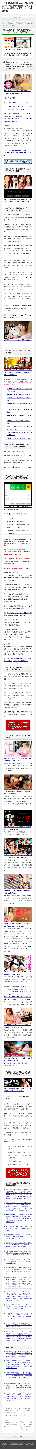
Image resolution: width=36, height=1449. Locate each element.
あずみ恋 (13, 1408)
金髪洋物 (12, 1412)
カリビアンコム (20, 1408)
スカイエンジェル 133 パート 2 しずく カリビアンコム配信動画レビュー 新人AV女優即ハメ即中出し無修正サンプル (19, 1261)
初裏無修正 (6, 1410)
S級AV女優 (7, 1408)
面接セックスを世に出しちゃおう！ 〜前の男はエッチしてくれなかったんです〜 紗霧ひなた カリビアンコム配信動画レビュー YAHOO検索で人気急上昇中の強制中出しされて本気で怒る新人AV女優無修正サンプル (19, 1364)
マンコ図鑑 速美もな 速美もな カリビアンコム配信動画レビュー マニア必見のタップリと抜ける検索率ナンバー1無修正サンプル (19, 1306)
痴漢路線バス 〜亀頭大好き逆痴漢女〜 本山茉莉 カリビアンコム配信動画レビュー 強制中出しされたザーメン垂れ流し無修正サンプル (19, 1244)
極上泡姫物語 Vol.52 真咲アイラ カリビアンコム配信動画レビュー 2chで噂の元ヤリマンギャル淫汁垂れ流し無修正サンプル (19, 1236)
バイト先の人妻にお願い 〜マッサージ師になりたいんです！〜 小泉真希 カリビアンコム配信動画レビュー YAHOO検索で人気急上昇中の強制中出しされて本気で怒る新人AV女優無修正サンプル (19, 1375)
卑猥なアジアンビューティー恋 (18, 1410)
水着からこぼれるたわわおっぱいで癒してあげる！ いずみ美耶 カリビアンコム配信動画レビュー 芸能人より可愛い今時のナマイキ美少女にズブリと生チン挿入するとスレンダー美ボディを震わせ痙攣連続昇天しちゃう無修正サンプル (19, 1206)
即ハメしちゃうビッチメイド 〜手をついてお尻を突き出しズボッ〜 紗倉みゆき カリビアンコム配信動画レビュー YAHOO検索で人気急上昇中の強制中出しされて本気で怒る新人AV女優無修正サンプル (19, 1396)
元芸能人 (27, 1408)
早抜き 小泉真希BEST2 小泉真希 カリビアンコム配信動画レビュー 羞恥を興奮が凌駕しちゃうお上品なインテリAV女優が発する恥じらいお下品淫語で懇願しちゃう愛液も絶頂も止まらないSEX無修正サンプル (19, 1218)
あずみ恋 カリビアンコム (18, 1415)
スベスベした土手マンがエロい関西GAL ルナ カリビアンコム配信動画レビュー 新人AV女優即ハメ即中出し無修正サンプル (19, 1324)
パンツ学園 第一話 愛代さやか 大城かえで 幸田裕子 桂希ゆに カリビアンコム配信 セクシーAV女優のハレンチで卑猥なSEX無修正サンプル (18, 1253)
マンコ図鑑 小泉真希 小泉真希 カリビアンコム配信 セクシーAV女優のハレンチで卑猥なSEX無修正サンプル (19, 1228)
